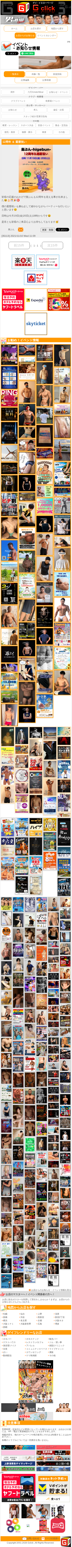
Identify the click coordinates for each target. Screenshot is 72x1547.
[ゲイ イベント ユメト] (9, 715)
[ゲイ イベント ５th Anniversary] (50, 805)
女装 (5, 1349)
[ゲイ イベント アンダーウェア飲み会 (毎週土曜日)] (65, 1088)
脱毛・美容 (10, 132)
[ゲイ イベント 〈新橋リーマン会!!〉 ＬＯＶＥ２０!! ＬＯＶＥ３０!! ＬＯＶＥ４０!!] (18, 1064)
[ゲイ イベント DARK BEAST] (41, 1191)
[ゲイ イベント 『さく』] (22, 735)
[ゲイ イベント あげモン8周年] (50, 860)
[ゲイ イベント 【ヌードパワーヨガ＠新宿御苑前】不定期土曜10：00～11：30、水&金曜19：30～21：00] (62, 450)
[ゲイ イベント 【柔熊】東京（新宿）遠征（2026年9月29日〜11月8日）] (65, 1240)
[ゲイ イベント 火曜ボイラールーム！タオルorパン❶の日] (30, 1212)
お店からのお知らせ (25, 35)
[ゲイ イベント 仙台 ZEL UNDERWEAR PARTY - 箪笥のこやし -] (18, 1185)
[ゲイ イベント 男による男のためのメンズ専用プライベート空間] (9, 377)
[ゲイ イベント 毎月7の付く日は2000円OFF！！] (64, 814)
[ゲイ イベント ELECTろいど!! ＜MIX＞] (18, 904)
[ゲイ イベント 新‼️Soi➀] (41, 1255)
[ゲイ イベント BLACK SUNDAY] (41, 1095)
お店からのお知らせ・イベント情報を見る (51, 1290)
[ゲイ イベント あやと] (30, 1227)
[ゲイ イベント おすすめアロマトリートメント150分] (62, 409)
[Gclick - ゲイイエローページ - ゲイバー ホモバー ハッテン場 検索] (36, 7)
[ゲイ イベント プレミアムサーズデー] (22, 775)
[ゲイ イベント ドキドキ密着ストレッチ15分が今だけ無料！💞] (44, 616)
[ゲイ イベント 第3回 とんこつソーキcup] (22, 865)
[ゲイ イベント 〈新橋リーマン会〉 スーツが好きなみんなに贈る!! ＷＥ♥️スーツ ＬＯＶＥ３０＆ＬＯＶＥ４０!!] (18, 1048)
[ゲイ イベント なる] (65, 949)
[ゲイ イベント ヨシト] (53, 1257)
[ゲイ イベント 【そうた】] (62, 559)
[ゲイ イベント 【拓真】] (41, 1017)
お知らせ (12, 110)
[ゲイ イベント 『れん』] (62, 355)
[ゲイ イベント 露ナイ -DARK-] (9, 654)
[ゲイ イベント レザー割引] (65, 1158)
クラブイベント (18, 101)
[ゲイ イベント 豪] (53, 1185)
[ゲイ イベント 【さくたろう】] (6, 983)
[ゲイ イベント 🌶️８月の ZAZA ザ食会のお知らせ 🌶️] (30, 1178)
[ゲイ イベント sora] (9, 528)
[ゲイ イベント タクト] (6, 951)
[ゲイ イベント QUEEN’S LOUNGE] (9, 354)
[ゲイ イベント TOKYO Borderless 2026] (62, 634)
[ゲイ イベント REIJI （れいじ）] (65, 1134)
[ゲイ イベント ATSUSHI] (9, 571)
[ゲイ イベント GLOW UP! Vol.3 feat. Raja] (41, 1128)
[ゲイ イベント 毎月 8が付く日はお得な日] (53, 1049)
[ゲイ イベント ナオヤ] (44, 395)
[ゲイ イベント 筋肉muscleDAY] (44, 658)
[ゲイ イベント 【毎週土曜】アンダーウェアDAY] (53, 1098)
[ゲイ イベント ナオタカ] (65, 985)
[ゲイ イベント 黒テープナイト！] (65, 1054)
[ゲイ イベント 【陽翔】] (41, 969)
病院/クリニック (56, 1345)
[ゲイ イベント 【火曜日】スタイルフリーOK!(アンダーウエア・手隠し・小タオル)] (65, 998)
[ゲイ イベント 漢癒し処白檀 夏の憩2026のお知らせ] (62, 376)
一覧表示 (14, 74)
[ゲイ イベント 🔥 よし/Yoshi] (53, 1147)
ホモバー (7, 1339)
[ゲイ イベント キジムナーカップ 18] (50, 841)
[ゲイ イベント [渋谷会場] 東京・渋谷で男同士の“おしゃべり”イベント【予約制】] (30, 1144)
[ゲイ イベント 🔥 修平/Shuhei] (6, 1188)
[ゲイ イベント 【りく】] (6, 998)
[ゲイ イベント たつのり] (30, 1128)
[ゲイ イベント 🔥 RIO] (27, 561)
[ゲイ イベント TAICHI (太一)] (44, 636)
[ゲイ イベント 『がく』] (27, 414)
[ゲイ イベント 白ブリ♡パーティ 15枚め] (41, 1174)
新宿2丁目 (60, 1317)
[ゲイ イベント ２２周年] (8, 827)
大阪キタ (59, 1320)
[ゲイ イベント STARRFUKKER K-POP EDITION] (30, 984)
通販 (51, 1352)
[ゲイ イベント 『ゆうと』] (18, 920)
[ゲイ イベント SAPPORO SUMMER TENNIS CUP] (64, 887)
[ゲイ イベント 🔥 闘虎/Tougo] (30, 1096)
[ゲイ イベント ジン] (22, 761)
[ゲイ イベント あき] (30, 1257)
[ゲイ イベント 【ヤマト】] (65, 1042)
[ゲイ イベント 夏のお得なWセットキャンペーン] (9, 681)
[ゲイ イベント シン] (41, 937)
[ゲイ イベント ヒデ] (53, 933)
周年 (12, 92)
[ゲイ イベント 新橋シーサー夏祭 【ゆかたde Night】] (6, 1060)
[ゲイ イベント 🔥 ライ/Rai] (53, 1073)
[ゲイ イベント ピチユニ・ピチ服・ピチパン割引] (9, 504)
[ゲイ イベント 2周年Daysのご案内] (9, 593)
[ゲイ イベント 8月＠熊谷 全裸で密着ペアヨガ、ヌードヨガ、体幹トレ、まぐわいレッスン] (50, 733)
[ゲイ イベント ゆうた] (36, 747)
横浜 (5, 1320)
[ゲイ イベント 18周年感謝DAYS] (64, 852)
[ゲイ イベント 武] (65, 1146)
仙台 (22, 1314)
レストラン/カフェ (35, 1342)
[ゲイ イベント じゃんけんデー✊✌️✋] (8, 755)
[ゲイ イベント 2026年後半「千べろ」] (41, 920)
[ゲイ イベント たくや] (27, 391)
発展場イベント (52, 101)
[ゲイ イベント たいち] (27, 462)
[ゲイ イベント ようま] (30, 1015)
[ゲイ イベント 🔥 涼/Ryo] (53, 1016)
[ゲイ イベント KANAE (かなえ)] (27, 483)
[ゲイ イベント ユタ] (53, 1174)
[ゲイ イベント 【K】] (53, 919)
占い (5, 1352)
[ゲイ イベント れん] (6, 1172)
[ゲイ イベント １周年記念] (27, 610)
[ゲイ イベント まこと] (30, 1196)
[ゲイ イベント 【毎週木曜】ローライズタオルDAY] (64, 740)
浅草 (57, 1314)
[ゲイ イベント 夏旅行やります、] (44, 435)
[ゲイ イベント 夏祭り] (18, 1169)
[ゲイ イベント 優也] (65, 1193)
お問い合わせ (33, 1538)
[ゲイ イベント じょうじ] (30, 1000)
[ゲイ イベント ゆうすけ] (8, 794)
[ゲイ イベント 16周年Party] (22, 827)
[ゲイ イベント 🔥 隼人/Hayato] (27, 432)
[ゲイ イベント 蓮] (9, 483)
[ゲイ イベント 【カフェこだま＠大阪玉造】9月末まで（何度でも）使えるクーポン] (44, 706)
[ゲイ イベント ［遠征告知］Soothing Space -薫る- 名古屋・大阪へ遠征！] (6, 1109)
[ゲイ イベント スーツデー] (6, 1281)
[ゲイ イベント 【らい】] (30, 1031)
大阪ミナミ (8, 1324)
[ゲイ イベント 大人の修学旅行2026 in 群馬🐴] (8, 868)
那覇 (5, 1327)
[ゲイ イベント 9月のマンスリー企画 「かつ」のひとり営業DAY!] (30, 1274)
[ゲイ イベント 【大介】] (53, 1041)
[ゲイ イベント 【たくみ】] (30, 1243)
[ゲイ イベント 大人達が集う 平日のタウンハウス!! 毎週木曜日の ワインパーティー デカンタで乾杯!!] (22, 803)
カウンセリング (33, 1352)
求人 (36, 110)
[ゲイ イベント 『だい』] (44, 373)
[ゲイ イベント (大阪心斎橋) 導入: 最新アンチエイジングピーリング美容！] (44, 593)
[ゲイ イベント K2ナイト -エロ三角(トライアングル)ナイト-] (53, 1024)
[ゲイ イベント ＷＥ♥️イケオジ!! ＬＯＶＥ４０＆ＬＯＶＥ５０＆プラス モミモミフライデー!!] (41, 1033)
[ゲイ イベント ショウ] (65, 1065)
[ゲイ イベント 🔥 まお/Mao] (53, 952)
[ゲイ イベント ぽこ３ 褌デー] (6, 1249)
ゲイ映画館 (31, 1355)
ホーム (14, 28)
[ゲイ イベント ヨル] (30, 919)
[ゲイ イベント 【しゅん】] (18, 1116)
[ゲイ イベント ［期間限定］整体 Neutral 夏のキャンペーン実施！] (44, 568)
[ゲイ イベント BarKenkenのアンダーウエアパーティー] (6, 1125)
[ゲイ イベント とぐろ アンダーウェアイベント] (18, 1264)
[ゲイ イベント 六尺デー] (62, 505)
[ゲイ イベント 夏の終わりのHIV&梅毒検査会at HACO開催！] (36, 865)
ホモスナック (32, 1339)
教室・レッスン (9, 125)
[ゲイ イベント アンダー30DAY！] (41, 1002)
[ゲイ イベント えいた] (6, 1141)
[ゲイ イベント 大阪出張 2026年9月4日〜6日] (65, 1216)
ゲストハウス (9, 1342)
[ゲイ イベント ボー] (18, 1249)
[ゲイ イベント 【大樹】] (6, 1220)
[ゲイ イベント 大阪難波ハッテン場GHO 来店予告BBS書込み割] (65, 961)
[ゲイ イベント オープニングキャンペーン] (9, 414)
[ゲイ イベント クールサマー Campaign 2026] (62, 474)
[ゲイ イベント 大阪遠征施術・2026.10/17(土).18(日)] (53, 1209)
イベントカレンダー (46, 35)
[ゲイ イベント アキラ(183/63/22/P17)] (65, 913)
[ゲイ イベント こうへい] (6, 1012)
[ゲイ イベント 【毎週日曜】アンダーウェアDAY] (53, 1122)
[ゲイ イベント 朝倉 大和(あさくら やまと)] (22, 788)
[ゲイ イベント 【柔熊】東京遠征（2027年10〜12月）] (53, 1280)
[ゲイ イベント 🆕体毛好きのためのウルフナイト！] (65, 1123)
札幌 (5, 1314)
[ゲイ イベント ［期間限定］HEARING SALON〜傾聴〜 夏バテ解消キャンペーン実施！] (27, 514)
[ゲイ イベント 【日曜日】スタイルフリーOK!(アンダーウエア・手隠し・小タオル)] (65, 1205)
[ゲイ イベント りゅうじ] (41, 1079)
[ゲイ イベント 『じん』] (41, 1143)
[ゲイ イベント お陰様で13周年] (9, 696)
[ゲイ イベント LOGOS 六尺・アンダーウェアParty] (18, 1280)
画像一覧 (36, 74)
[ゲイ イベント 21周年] (22, 846)
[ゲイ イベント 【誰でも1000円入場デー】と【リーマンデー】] (22, 749)
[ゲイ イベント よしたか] (6, 1076)
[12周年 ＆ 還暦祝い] (36, 146)
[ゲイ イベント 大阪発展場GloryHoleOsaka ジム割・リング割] (27, 630)
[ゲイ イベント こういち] (30, 1080)
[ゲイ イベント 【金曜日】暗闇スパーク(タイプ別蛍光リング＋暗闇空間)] (65, 1021)
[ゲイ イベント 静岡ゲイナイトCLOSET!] (41, 1270)
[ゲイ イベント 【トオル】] (6, 1028)
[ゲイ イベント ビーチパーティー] (64, 867)
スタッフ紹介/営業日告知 (35, 116)
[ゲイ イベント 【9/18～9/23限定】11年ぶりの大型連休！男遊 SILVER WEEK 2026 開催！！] (65, 1077)
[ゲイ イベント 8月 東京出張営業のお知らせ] (9, 550)
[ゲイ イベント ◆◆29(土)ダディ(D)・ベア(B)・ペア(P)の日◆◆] (53, 1268)
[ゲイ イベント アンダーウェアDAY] (53, 1090)
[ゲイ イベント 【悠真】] (18, 935)
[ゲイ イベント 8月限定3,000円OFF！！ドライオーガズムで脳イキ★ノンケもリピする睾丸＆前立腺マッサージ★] (27, 350)
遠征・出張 (58, 110)
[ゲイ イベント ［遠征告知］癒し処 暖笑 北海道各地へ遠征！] (62, 682)
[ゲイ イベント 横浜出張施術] (6, 1092)
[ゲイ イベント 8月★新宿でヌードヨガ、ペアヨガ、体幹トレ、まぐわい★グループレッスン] (9, 453)
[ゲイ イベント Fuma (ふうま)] (27, 714)
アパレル (30, 1345)
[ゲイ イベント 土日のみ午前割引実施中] (53, 1130)
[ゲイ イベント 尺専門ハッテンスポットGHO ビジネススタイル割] (65, 925)
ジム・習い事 (55, 1342)
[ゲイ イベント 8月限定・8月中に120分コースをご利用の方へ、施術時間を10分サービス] (62, 658)
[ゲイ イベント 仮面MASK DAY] (36, 732)
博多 (57, 1324)
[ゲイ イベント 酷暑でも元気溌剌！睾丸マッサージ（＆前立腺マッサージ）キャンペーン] (27, 368)
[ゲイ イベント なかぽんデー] (8, 736)
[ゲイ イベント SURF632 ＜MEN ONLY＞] (41, 904)
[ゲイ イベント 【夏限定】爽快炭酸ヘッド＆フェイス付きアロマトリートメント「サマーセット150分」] (64, 731)
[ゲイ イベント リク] (6, 1044)
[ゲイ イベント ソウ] (65, 1252)
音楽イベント (44, 125)
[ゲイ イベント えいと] (53, 967)
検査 (44, 132)
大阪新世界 (25, 1324)
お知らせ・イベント (58, 92)
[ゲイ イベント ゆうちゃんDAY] (64, 769)
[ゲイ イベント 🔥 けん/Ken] (53, 1138)
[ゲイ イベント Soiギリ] (18, 1217)
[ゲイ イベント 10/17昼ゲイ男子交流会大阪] (41, 1049)
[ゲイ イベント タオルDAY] (41, 985)
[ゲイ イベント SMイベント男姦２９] (53, 1114)
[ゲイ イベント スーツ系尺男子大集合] (9, 468)
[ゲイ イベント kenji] (50, 750)
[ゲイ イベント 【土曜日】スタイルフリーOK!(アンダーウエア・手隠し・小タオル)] (53, 1245)
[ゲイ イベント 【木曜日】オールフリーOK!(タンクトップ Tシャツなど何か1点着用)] (64, 752)
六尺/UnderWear (36, 92)
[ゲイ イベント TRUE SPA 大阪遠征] (44, 491)
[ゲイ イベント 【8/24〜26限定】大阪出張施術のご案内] (62, 541)
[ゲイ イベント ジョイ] (65, 1181)
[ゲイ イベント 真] (65, 1264)
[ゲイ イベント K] (50, 769)
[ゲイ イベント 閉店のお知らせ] (8, 846)
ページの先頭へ (52, 1538)
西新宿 (41, 1317)
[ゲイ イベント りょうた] (41, 1209)
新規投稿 (57, 74)
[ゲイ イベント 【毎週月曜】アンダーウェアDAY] (53, 984)
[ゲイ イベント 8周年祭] (50, 824)
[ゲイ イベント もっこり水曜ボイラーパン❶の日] (62, 609)
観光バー (53, 1339)
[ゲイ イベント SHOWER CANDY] (18, 950)
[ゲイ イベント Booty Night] (30, 1064)
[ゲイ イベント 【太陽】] (6, 1157)
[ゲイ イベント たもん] (30, 1112)
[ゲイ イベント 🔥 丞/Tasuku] (53, 959)
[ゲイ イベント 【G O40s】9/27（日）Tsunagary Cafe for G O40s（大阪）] (53, 1066)
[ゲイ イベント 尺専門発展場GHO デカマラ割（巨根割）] (36, 764)
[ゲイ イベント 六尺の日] (53, 1106)
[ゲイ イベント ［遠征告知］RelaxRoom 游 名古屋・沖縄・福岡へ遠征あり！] (30, 967)
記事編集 (25, 80)
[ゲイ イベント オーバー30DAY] (44, 472)
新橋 (5, 1317)
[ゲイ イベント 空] (41, 1063)
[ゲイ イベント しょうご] (50, 787)
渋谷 (22, 1317)
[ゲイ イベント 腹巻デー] (30, 904)
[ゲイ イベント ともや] (65, 973)
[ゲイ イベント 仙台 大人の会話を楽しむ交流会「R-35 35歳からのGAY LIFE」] (6, 934)
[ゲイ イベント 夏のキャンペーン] (27, 586)
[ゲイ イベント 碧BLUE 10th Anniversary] (9, 433)
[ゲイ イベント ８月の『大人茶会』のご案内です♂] (18, 979)
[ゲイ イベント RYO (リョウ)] (65, 1099)
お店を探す (36, 28)
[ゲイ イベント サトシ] (44, 415)
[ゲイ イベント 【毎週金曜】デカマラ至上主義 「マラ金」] (53, 1058)
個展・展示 (27, 132)
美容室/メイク (9, 1345)
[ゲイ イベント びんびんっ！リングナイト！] (9, 398)
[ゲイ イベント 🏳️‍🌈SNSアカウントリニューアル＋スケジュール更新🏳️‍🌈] (9, 636)
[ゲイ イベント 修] (64, 786)
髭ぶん (11, 229)
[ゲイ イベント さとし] (62, 427)
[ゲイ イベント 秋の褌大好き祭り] (41, 953)
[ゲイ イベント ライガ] (6, 1234)
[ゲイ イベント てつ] (27, 693)
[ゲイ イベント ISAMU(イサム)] (44, 524)
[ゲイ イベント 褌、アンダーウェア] (27, 538)
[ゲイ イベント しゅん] (18, 997)
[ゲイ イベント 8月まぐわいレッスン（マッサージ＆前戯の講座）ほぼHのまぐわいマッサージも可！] (53, 1032)
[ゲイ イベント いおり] (6, 918)
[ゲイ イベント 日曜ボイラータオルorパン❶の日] (65, 1009)
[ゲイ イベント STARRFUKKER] (6, 1265)
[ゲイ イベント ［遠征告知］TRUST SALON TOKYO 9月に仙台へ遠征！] (41, 1239)
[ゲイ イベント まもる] (30, 935)
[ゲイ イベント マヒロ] (53, 1222)
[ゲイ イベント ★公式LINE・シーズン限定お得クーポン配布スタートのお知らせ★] (44, 506)
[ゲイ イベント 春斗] (18, 1080)
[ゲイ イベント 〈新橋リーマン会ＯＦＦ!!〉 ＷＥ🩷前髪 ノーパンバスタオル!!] (30, 1160)
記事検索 (46, 80)
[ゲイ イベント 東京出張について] (53, 993)
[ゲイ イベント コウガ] (18, 1136)
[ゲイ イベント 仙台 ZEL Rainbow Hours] (18, 1016)
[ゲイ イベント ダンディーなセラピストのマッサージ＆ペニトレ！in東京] (65, 937)
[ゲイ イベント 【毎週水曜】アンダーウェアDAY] (44, 453)
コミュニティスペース (36, 1349)
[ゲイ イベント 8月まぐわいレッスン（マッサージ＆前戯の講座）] (65, 1031)
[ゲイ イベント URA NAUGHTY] (36, 782)
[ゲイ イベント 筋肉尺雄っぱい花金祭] (6, 903)
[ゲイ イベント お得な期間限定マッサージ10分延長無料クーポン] (27, 445)
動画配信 (7, 1355)
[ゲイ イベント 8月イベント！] (62, 492)
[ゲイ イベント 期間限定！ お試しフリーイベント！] (27, 496)
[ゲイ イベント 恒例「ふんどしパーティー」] (18, 1201)
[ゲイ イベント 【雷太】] (9, 616)
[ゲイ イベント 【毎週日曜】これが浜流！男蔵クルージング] (53, 1082)
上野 (40, 1314)
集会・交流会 (61, 125)
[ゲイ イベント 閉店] (36, 846)
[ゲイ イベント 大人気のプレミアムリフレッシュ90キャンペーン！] (9, 667)
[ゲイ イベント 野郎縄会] (18, 1096)
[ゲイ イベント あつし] (30, 951)
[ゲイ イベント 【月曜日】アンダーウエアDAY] (53, 1197)
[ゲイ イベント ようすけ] (53, 1009)
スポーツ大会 (27, 125)
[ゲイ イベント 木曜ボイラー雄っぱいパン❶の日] (8, 775)
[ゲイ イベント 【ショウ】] (18, 964)
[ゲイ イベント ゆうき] (53, 904)
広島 (40, 1324)
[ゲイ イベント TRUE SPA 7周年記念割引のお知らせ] (62, 584)
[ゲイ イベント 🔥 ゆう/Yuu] (18, 1233)
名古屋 (23, 1320)
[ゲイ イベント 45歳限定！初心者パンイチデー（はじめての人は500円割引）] (65, 1228)
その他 (61, 132)
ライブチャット (56, 1349)
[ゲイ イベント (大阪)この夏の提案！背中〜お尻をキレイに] (62, 525)
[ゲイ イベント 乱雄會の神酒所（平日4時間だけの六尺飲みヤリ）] (64, 802)
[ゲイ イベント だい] (36, 804)
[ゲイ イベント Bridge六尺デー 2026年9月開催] (41, 1159)
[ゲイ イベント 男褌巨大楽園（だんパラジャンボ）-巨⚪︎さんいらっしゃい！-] (18, 1032)
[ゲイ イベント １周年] (22, 885)
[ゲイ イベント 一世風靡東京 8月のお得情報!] (44, 682)
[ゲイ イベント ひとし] (6, 1204)
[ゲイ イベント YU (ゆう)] (27, 648)
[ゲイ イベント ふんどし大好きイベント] (53, 1233)
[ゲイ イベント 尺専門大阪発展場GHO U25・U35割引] (65, 1111)
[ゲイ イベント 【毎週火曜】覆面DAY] (53, 1164)
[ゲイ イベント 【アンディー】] (53, 1155)
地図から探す (57, 28)
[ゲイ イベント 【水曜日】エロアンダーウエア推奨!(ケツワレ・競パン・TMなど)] (44, 352)
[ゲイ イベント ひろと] (44, 544)
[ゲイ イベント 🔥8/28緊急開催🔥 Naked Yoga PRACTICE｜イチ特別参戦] (41, 1112)
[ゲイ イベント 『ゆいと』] (6, 968)
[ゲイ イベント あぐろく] (65, 1169)
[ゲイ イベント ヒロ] (62, 394)
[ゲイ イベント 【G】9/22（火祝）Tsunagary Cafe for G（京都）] (53, 944)
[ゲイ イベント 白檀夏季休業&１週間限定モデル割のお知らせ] (30, 1047)
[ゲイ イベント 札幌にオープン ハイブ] (36, 827)
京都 (40, 1320)
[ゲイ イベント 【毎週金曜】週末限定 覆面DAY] (53, 1001)
